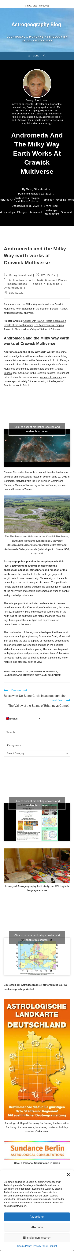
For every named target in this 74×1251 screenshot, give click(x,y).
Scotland (66, 212)
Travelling (60, 199)
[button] (68, 1174)
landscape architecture (52, 212)
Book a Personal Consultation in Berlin (37, 1163)
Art (11, 199)
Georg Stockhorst (37, 100)
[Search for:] (43, 56)
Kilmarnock (36, 212)
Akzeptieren (37, 1216)
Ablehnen (37, 1227)
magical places (35, 200)
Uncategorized (13, 287)
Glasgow (22, 212)
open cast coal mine (51, 377)
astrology (9, 212)
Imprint (53, 1246)
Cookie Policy (24, 1246)
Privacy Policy (40, 1246)
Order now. (42, 1131)
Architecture (17, 280)
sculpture (54, 675)
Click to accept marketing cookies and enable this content (37, 429)
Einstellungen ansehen (37, 1237)
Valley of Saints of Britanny (45, 329)
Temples (47, 199)
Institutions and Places (22, 200)
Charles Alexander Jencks (18, 472)
